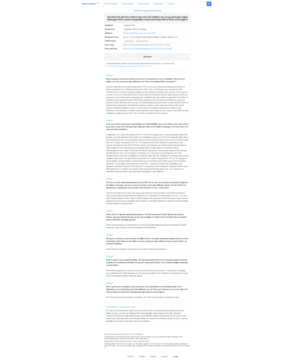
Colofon (130, 356)
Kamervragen (127, 4)
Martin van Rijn (129, 37)
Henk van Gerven (145, 33)
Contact (164, 356)
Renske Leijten (128, 33)
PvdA (175, 37)
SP (136, 33)
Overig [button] (170, 4)
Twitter (153, 356)
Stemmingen (143, 4)
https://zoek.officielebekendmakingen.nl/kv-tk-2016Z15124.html (146, 44)
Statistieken (158, 4)
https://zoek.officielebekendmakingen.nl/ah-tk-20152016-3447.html (147, 48)
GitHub (142, 356)
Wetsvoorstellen (110, 4)
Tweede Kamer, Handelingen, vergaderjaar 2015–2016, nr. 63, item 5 (129, 66)
